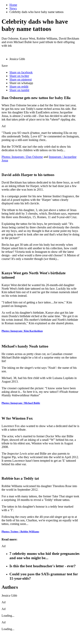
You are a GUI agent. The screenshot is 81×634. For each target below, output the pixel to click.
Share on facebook (21, 72)
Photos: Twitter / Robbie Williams (20, 531)
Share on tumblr (19, 90)
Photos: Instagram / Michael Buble (21, 402)
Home (13, 4)
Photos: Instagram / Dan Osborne (22, 156)
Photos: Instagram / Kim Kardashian (22, 330)
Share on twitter (19, 76)
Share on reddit (18, 86)
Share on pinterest (20, 79)
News (13, 8)
